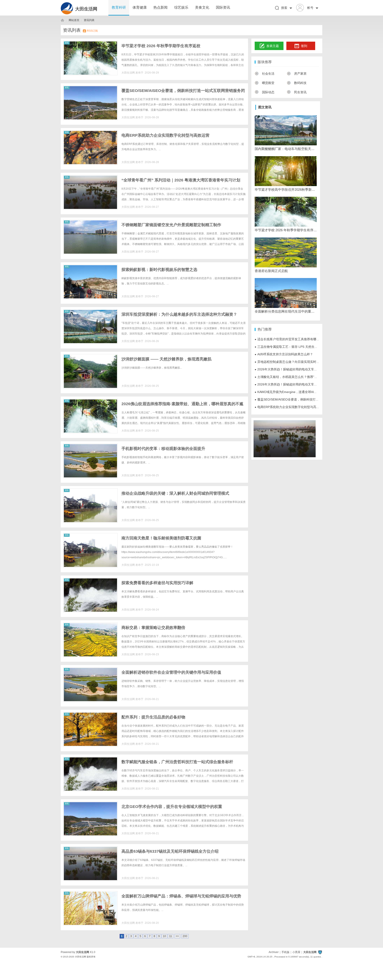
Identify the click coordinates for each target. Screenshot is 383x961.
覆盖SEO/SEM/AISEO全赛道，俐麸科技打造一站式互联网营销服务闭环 (305, 399)
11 (170, 936)
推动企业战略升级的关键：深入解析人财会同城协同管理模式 (175, 493)
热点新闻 (160, 7)
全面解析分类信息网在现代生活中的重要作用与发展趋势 (286, 311)
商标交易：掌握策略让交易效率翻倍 (153, 627)
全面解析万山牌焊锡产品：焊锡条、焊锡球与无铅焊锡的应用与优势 (181, 896)
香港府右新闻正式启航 (271, 271)
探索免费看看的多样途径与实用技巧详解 (157, 583)
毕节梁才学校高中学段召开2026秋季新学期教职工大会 (286, 189)
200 (185, 936)
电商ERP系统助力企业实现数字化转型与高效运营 (165, 135)
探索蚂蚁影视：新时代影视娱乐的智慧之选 (159, 269)
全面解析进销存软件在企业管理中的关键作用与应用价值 (171, 672)
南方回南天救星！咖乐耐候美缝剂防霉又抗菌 (161, 538)
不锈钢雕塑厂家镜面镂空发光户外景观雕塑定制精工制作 (171, 225)
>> (177, 936)
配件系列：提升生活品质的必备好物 (153, 717)
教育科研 (119, 7)
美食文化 (202, 7)
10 (164, 936)
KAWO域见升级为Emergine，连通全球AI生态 (287, 392)
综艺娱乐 (181, 7)
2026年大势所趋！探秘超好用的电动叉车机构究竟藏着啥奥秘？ (300, 369)
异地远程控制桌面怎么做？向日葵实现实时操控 (288, 362)
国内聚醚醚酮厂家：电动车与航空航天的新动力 (286, 149)
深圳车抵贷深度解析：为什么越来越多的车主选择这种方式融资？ (179, 314)
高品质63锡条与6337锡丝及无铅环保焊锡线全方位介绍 (170, 851)
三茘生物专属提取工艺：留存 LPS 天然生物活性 (289, 346)
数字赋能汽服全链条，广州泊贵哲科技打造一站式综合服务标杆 (177, 762)
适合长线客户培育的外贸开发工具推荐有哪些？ (288, 339)
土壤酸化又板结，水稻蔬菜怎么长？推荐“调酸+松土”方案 (295, 377)
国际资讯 (223, 7)
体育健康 (140, 7)
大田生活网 (86, 8)
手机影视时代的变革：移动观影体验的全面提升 (163, 448)
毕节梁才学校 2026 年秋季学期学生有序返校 (160, 46)
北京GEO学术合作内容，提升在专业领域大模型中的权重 (171, 806)
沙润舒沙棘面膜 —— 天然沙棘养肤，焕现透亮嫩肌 (166, 359)
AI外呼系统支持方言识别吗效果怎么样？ (284, 354)
